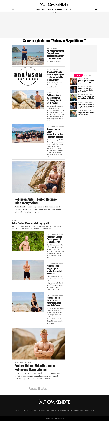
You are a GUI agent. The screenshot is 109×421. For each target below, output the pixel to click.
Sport (66, 9)
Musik (71, 9)
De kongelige (58, 9)
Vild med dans (24, 411)
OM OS (92, 411)
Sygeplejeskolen (51, 411)
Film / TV (50, 9)
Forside (38, 9)
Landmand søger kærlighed (65, 411)
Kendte (44, 9)
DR (35, 411)
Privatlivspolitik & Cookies (81, 411)
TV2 (31, 411)
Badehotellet (41, 411)
